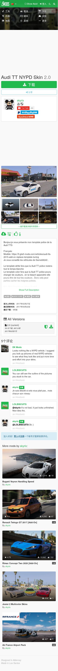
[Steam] (21, 104)
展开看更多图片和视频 (29, 226)
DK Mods (17, 347)
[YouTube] (18, 104)
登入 (16, 436)
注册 (22, 436)
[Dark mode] (50, 3)
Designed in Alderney (11, 660)
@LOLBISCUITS (20, 424)
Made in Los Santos (10, 663)
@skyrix (16, 407)
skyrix (20, 100)
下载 (31, 84)
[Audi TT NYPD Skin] (29, 181)
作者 (21, 387)
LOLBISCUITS (19, 370)
